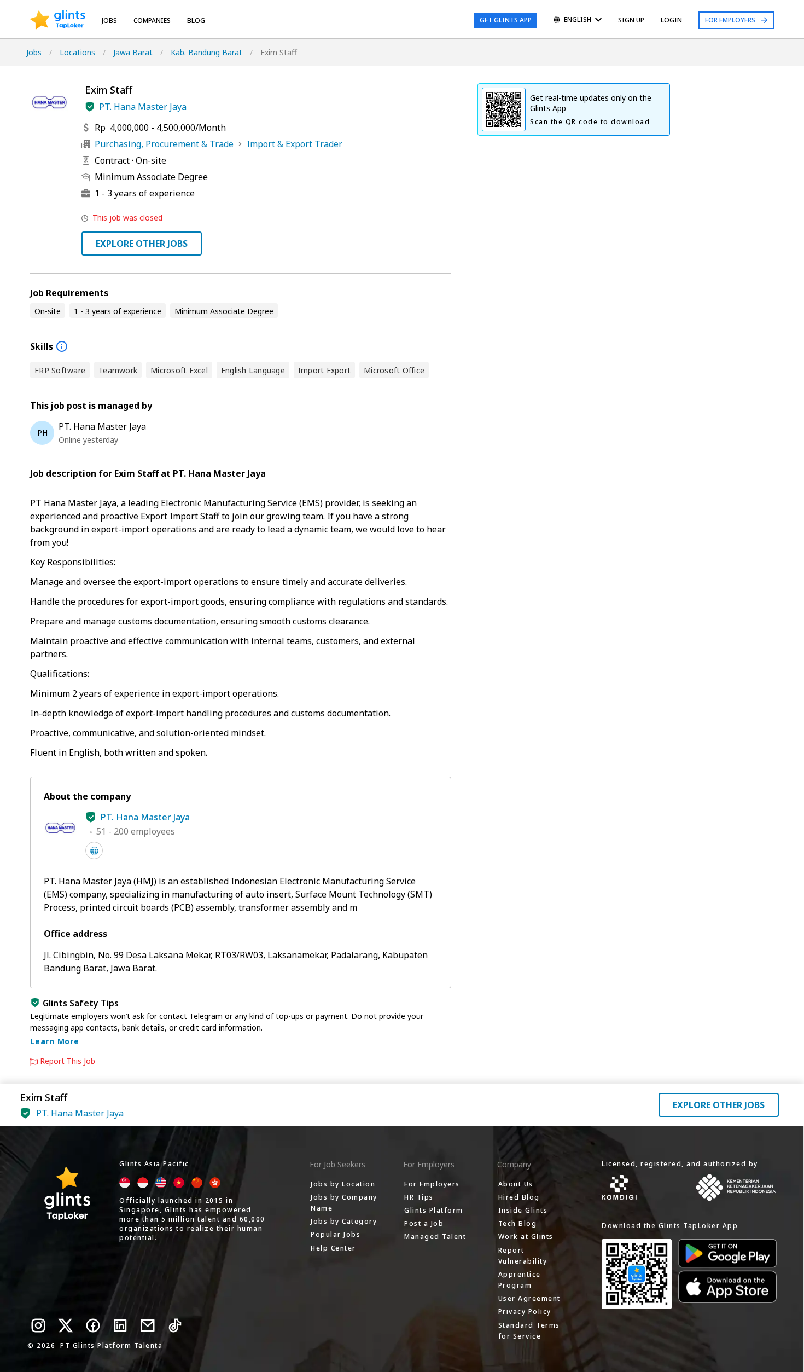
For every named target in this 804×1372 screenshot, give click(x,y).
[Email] (148, 1325)
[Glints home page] (57, 20)
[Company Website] (94, 850)
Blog (196, 20)
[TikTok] (175, 1325)
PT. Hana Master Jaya (143, 107)
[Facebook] (93, 1325)
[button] (90, 107)
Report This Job (67, 1061)
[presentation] (57, 20)
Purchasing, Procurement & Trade (164, 144)
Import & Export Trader (294, 144)
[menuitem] (578, 20)
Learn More (54, 1041)
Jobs (109, 20)
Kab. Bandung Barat (206, 52)
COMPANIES (152, 20)
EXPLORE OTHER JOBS (142, 244)
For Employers (730, 20)
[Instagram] (38, 1325)
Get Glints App (506, 20)
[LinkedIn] (120, 1325)
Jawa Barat (133, 52)
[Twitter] (66, 1325)
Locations (77, 52)
